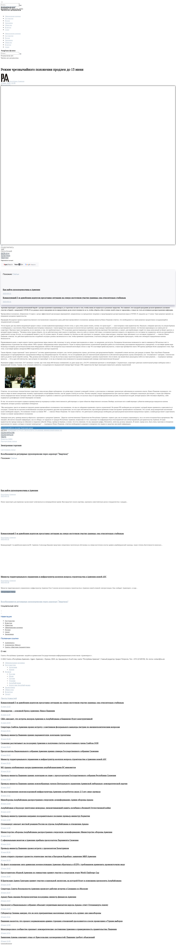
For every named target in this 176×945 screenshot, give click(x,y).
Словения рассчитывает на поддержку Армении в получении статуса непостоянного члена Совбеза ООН (49, 743)
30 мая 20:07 (5, 787)
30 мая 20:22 (5, 755)
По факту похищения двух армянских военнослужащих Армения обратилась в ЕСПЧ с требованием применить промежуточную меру (63, 864)
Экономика (9, 23)
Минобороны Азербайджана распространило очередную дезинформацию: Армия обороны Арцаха (47, 800)
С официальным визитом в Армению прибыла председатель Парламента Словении (40, 840)
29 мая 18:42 (5, 868)
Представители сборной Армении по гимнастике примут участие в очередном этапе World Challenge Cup (50, 872)
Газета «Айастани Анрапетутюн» (17, 647)
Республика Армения (16, 81)
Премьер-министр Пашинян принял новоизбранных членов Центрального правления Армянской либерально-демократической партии (64, 783)
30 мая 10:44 (5, 836)
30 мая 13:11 (5, 796)
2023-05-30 (5, 582)
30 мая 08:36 (5, 852)
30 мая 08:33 (5, 860)
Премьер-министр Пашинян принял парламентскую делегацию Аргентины (36, 735)
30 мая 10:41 (5, 844)
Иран (11, 676)
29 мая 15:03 (5, 909)
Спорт (7, 30)
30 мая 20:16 (5, 771)
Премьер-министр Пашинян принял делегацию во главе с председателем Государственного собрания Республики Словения (58, 775)
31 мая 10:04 (5, 723)
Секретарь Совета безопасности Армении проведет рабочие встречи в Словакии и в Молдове (44, 888)
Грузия (12, 678)
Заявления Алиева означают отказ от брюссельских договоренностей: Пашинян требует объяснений (48, 937)
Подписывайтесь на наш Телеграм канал (17, 428)
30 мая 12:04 (5, 804)
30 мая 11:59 (5, 828)
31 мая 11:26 (5, 715)
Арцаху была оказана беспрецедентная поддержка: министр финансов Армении (38, 897)
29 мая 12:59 (5, 925)
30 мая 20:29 (5, 739)
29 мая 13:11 (5, 917)
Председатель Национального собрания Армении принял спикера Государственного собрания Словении (50, 751)
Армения (11, 430)
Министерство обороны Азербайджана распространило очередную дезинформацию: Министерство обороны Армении (56, 832)
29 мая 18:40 (5, 876)
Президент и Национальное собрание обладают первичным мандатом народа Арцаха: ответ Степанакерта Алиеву (54, 905)
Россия (12, 674)
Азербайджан (15, 683)
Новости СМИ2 (6, 439)
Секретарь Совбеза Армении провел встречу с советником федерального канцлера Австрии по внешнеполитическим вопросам (60, 727)
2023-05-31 (7, 293)
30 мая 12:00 (5, 820)
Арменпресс (10, 643)
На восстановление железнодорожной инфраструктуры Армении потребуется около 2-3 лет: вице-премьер (51, 791)
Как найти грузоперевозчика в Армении (21, 289)
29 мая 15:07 (5, 901)
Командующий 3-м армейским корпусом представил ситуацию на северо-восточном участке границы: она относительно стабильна (64, 298)
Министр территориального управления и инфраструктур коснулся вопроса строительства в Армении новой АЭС (53, 576)
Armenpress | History (13, 645)
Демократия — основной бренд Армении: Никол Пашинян (28, 711)
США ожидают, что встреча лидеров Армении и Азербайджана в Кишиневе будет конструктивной (46, 719)
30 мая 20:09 (5, 779)
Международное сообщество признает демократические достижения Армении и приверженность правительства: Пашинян (59, 929)
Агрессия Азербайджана (19, 685)
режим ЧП (57, 430)
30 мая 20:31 (5, 731)
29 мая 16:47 (5, 893)
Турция (12, 681)
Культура (8, 27)
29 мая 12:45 (5, 941)
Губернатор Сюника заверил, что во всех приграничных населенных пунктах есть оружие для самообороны (51, 913)
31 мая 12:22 (5, 707)
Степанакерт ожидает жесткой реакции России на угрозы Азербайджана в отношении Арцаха (45, 824)
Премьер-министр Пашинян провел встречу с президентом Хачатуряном (35, 848)
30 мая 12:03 (5, 812)
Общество (8, 25)
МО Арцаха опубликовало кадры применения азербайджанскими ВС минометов (38, 767)
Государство (9, 18)
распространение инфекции (40, 430)
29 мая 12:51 (5, 933)
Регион (7, 21)
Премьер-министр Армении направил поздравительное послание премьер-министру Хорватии (45, 816)
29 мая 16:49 (5, 885)
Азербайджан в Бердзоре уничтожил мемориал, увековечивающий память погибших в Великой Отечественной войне (56, 808)
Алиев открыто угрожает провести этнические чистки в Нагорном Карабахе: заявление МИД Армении (48, 856)
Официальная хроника (13, 16)
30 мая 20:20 (5, 763)
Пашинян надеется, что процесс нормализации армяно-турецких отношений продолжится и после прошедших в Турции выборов (62, 921)
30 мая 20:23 (5, 747)
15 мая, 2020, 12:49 (8, 83)
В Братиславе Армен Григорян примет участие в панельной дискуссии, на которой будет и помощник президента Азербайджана (61, 880)
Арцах (11, 669)
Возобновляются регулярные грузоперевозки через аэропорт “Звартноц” (34, 601)
